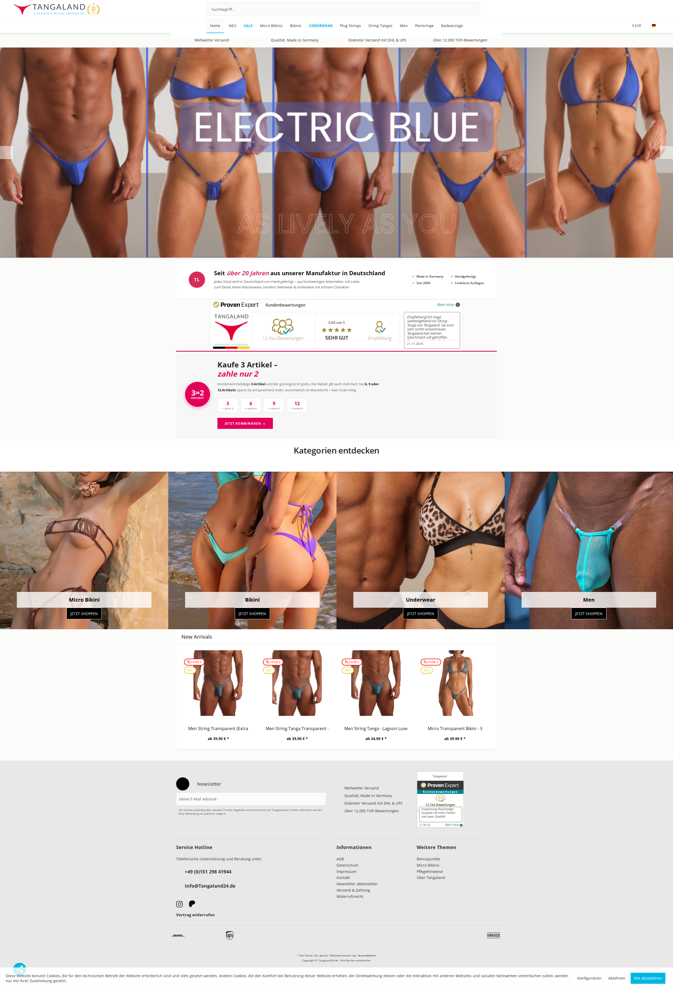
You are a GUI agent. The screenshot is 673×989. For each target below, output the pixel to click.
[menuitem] (343, 9)
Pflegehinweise (430, 871)
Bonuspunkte (428, 858)
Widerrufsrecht (349, 896)
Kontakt (343, 877)
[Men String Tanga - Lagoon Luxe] (297, 683)
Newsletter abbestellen (357, 883)
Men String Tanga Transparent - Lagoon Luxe (218, 729)
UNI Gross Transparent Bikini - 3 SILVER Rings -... (455, 729)
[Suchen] (469, 9)
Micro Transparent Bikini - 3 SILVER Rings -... (376, 729)
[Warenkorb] (656, 9)
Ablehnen (616, 978)
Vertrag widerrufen (195, 914)
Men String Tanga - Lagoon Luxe (297, 728)
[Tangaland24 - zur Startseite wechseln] (56, 9)
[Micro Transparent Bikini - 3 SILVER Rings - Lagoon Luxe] (375, 683)
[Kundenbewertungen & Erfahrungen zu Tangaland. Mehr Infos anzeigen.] (440, 799)
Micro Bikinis (428, 865)
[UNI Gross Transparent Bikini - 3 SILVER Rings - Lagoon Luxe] (454, 683)
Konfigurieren (589, 978)
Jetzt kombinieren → (245, 423)
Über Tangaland (431, 877)
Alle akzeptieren (648, 978)
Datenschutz (347, 865)
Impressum (346, 871)
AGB (340, 858)
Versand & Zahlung (353, 890)
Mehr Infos (445, 304)
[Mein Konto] (642, 9)
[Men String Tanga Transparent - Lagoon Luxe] (218, 683)
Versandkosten (367, 955)
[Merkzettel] (628, 9)
